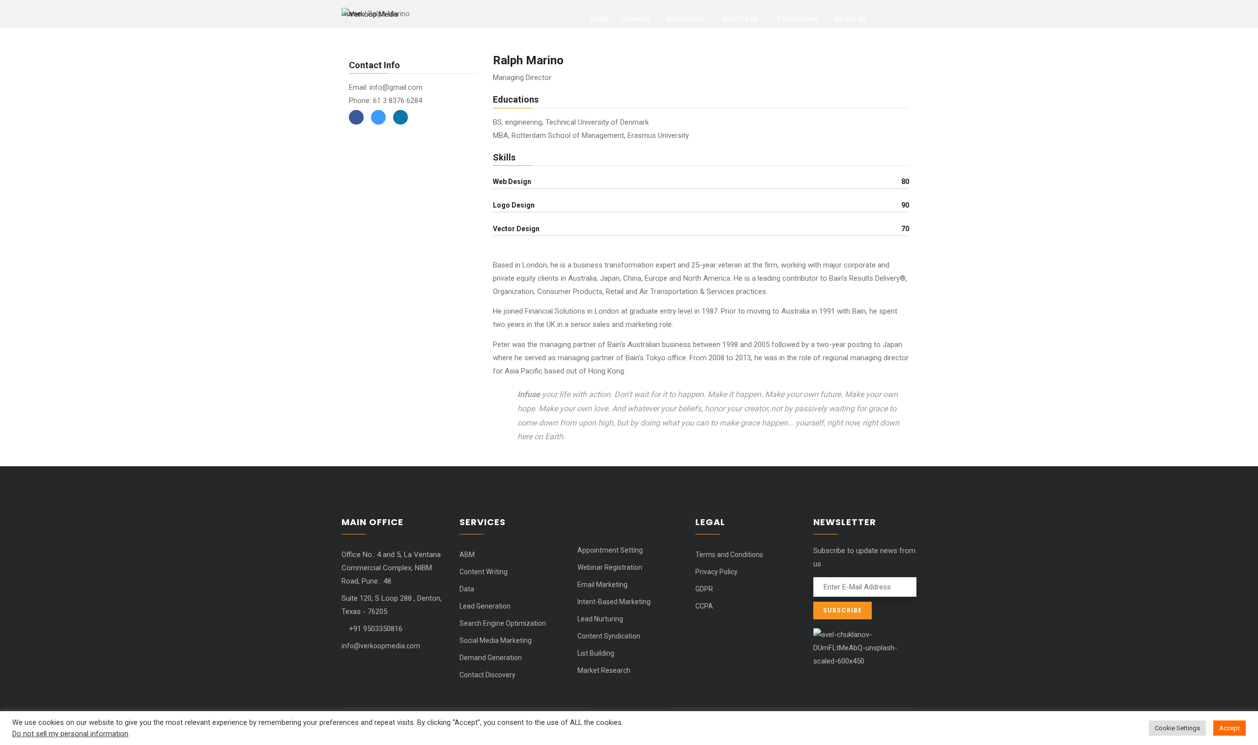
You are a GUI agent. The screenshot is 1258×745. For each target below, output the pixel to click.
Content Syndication (608, 636)
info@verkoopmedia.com (381, 646)
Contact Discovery (487, 675)
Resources (685, 19)
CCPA (704, 606)
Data (466, 589)
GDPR (704, 589)
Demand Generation (490, 658)
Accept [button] (1229, 728)
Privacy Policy (716, 572)
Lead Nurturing (600, 619)
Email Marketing (602, 584)
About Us (850, 19)
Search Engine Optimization (502, 623)
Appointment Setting (610, 550)
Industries (739, 19)
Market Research (603, 670)
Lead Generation (485, 606)
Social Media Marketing (495, 640)
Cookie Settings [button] (1177, 728)
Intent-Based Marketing (614, 602)
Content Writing (483, 572)
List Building (595, 653)
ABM (467, 555)
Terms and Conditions (729, 555)
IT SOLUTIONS (796, 19)
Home (599, 19)
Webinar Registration (609, 567)
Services (635, 19)
